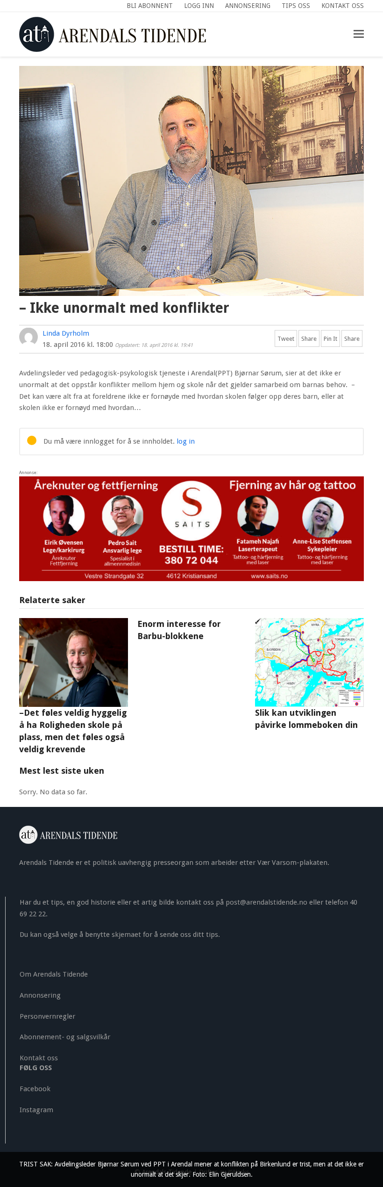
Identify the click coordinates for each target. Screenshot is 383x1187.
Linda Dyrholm (66, 333)
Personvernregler (47, 1016)
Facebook (35, 1089)
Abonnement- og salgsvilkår (65, 1037)
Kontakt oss (39, 1058)
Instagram (36, 1110)
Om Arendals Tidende (54, 974)
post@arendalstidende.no (266, 902)
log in (186, 441)
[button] (359, 34)
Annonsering (40, 995)
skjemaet (126, 934)
